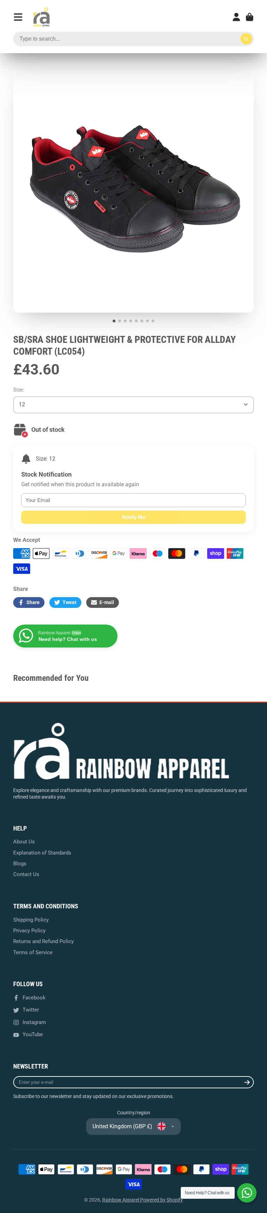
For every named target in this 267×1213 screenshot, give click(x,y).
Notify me (133, 517)
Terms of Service (32, 952)
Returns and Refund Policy (43, 941)
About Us (24, 842)
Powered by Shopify (161, 1200)
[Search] (246, 39)
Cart (249, 17)
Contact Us (26, 874)
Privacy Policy (29, 930)
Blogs (19, 863)
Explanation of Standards (42, 853)
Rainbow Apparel (121, 1200)
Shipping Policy (31, 920)
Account (236, 17)
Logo (41, 17)
